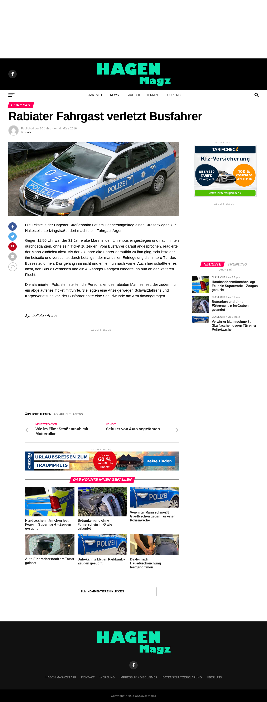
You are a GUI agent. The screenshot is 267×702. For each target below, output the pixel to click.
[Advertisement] (133, 29)
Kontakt (88, 677)
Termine (153, 95)
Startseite (95, 95)
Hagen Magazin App (60, 677)
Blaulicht (133, 95)
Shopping (173, 95)
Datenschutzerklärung (182, 677)
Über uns (214, 677)
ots (29, 132)
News (114, 95)
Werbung (107, 677)
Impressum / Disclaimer (138, 677)
